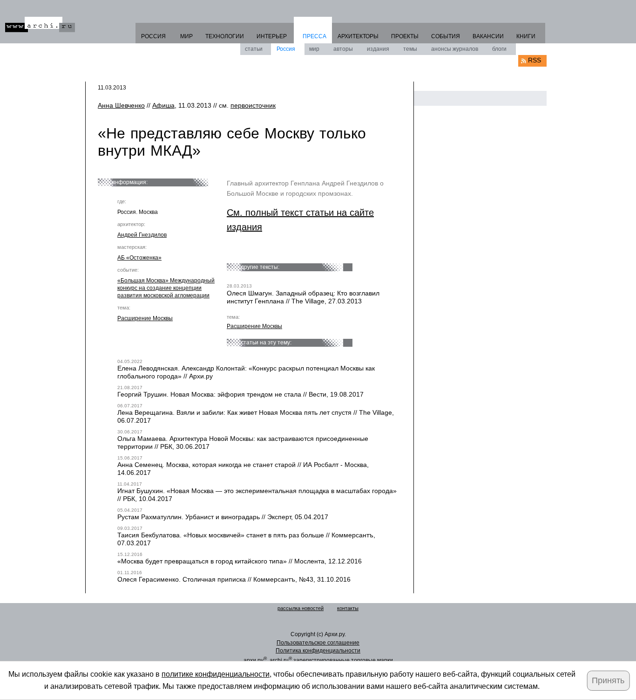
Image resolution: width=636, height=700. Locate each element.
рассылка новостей (300, 608)
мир (314, 49)
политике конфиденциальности (216, 674)
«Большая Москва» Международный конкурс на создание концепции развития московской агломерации (166, 288)
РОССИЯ (153, 36)
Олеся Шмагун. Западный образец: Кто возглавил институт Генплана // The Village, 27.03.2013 (303, 297)
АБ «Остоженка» (139, 257)
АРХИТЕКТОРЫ (358, 36)
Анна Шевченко (121, 105)
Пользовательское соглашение (318, 642)
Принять (608, 680)
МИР (186, 36)
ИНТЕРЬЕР (272, 36)
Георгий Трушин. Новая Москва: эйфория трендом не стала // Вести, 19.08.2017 (240, 394)
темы (410, 49)
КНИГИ (525, 36)
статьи (254, 49)
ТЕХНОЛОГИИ (224, 36)
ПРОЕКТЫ (405, 36)
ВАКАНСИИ (488, 36)
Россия (286, 49)
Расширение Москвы (145, 318)
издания (378, 49)
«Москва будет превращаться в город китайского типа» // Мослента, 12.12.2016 (239, 561)
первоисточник (253, 105)
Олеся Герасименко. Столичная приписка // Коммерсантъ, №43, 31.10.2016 (234, 579)
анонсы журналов (454, 49)
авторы (343, 49)
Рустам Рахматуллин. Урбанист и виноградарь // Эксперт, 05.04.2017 (222, 517)
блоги (499, 49)
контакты (348, 608)
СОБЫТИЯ (445, 36)
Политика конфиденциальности (318, 650)
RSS (534, 60)
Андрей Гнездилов (142, 235)
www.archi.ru (40, 24)
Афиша (163, 105)
